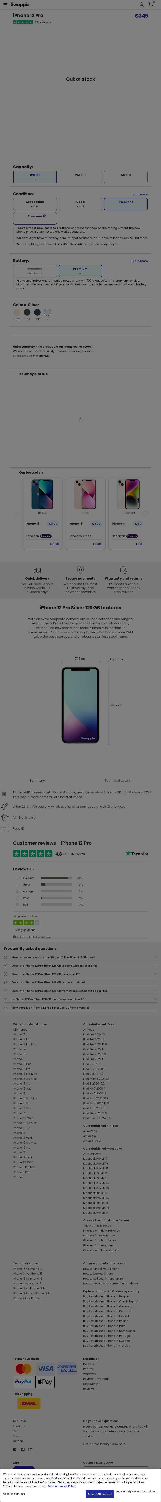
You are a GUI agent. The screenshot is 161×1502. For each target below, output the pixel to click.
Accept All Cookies (100, 1494)
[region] (80, 1485)
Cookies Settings (14, 1493)
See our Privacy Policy (62, 1486)
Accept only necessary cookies (135, 1491)
